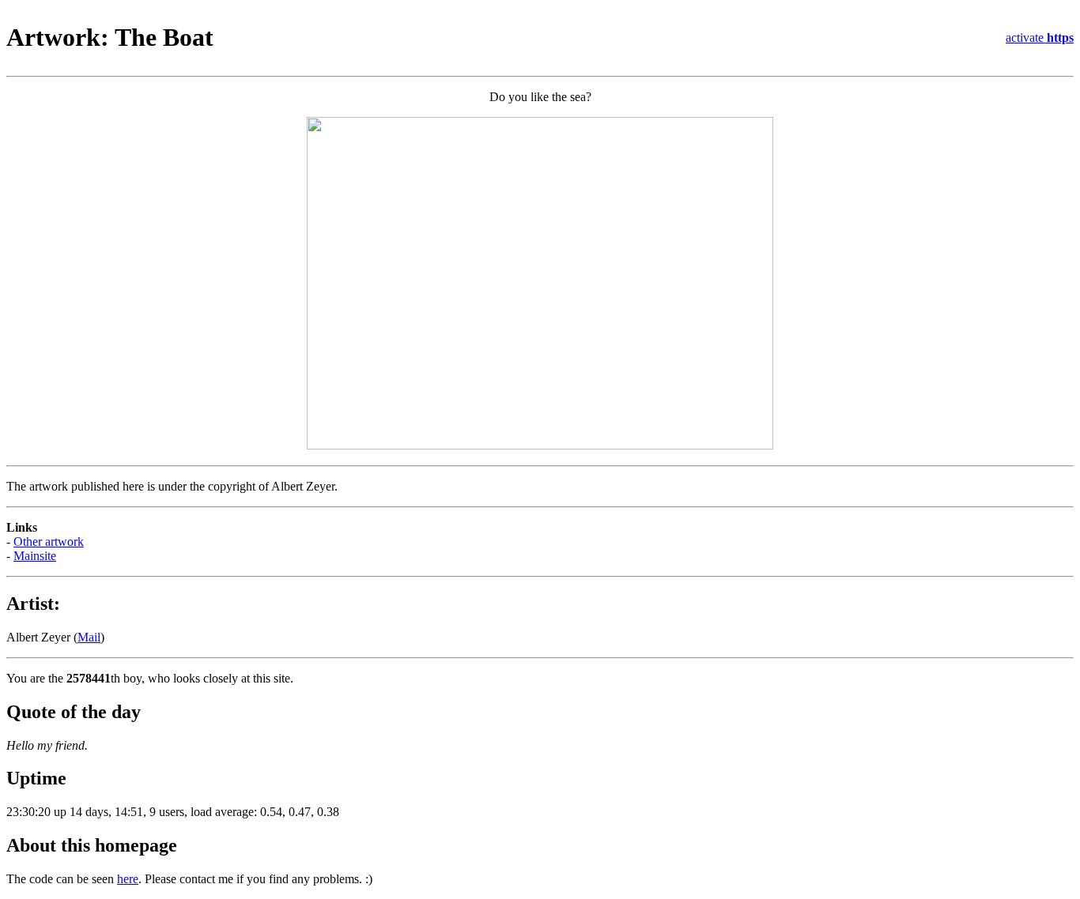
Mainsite (34, 555)
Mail (88, 637)
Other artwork (48, 541)
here (127, 879)
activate (1040, 37)
